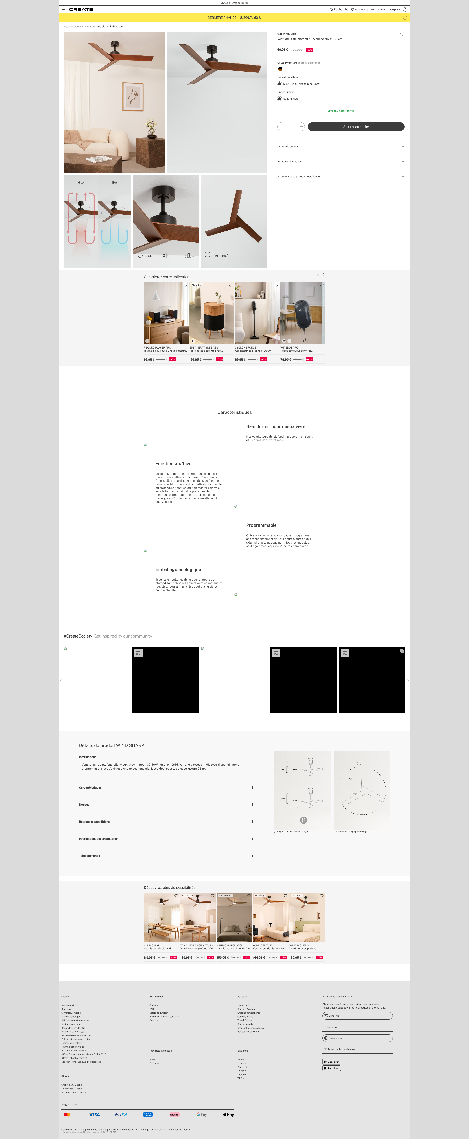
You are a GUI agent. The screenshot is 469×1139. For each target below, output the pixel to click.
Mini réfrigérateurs (71, 1024)
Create (65, 996)
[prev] (318, 275)
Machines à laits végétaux (75, 1031)
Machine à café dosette (73, 1050)
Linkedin (241, 1070)
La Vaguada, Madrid (71, 1088)
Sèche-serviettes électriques (76, 1035)
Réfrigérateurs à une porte (75, 1020)
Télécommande (89, 855)
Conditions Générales (72, 1129)
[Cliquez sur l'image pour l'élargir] (302, 790)
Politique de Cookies (179, 1129)
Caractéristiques (90, 787)
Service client (157, 996)
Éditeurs (242, 996)
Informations (87, 757)
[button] (97, 680)
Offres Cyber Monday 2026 (75, 1058)
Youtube (241, 1074)
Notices (84, 804)
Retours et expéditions (94, 821)
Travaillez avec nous (160, 1050)
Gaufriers (66, 1009)
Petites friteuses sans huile (75, 1039)
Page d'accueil (73, 26)
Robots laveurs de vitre (73, 1028)
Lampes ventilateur (71, 1043)
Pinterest (242, 1067)
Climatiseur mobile (71, 1012)
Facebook (242, 1059)
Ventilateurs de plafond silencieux (103, 26)
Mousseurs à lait (70, 1005)
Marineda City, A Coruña (73, 1092)
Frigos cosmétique (70, 1016)
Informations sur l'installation (98, 838)
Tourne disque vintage (72, 1047)
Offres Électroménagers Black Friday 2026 (83, 1054)
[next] (323, 275)
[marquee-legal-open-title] (405, 18)
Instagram (242, 1063)
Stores (65, 1076)
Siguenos (242, 1050)
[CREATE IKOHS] (81, 9)
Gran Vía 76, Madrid (71, 1085)
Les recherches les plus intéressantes (81, 1062)
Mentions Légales (96, 1129)
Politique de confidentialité (123, 1129)
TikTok (240, 1078)
